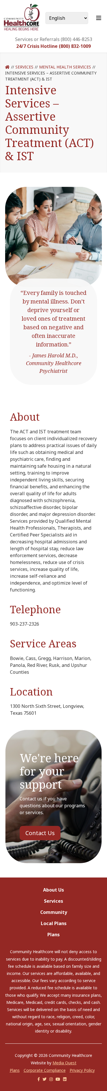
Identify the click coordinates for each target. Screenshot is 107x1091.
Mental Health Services (65, 67)
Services (24, 67)
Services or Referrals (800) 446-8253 (53, 39)
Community (53, 912)
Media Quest (64, 1062)
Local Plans (53, 923)
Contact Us (40, 833)
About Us (53, 890)
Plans (53, 934)
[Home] (7, 67)
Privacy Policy (82, 1070)
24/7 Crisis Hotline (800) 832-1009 (53, 46)
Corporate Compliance (45, 1070)
